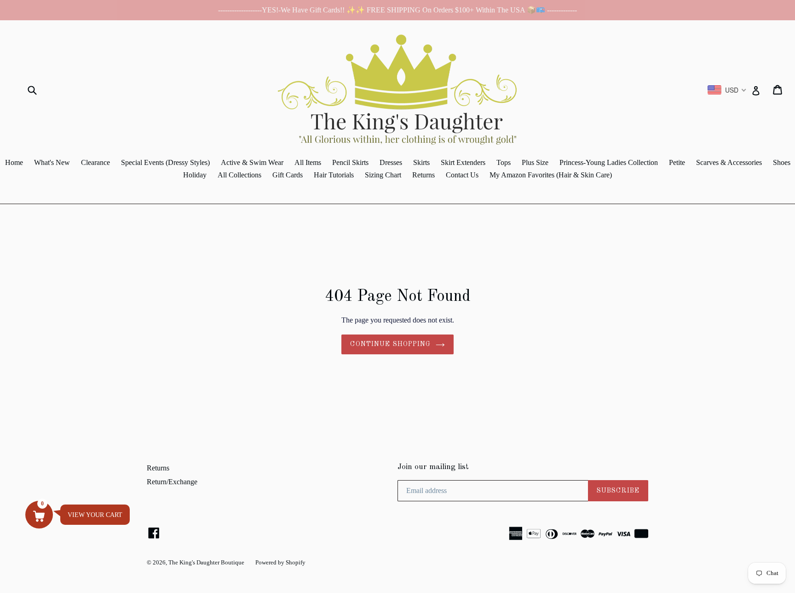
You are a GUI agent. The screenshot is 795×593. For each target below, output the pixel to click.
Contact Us (462, 175)
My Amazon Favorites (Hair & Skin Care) (551, 175)
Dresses (391, 162)
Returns (423, 175)
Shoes (781, 162)
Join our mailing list (433, 467)
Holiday (195, 175)
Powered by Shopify (280, 562)
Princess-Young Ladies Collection (608, 162)
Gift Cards (287, 175)
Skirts (421, 162)
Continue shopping (390, 344)
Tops (503, 162)
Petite (677, 162)
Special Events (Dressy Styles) (165, 162)
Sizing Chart (383, 175)
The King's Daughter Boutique (206, 562)
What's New (52, 162)
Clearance (95, 162)
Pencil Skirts (350, 162)
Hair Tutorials (334, 175)
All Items (307, 162)
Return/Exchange (172, 482)
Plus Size (535, 162)
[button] (39, 514)
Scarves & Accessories (729, 162)
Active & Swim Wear (252, 162)
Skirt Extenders (463, 162)
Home (14, 162)
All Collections (239, 175)
